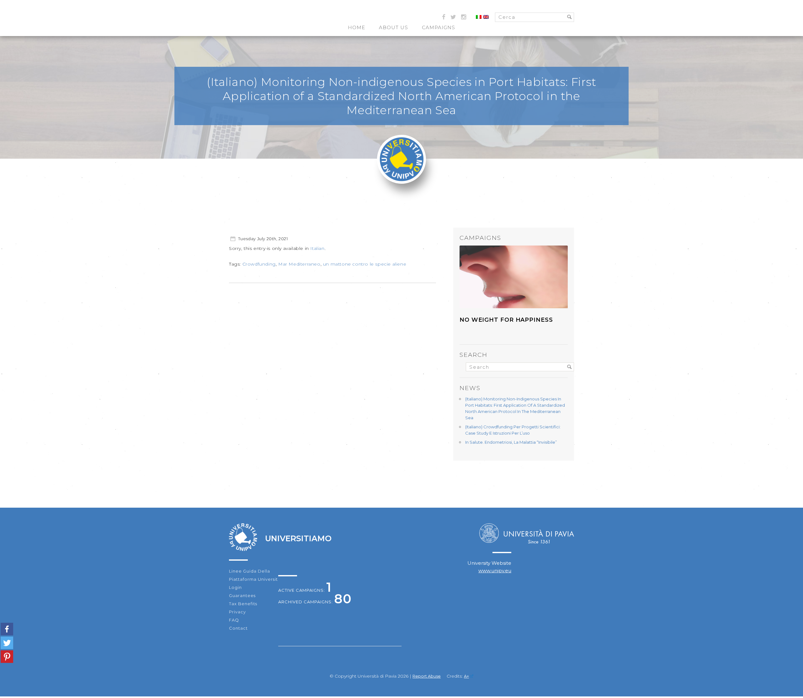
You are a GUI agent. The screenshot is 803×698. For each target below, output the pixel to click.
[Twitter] (7, 643)
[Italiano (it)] (478, 17)
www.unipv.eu (494, 571)
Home (356, 27)
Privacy (237, 611)
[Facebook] (7, 629)
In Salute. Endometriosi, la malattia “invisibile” (511, 442)
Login (235, 587)
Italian (317, 248)
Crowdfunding (259, 264)
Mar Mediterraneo (299, 264)
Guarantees (242, 595)
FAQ (234, 619)
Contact (238, 628)
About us (393, 27)
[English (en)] (486, 17)
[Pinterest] (7, 656)
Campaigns (438, 27)
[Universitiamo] (401, 179)
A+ (466, 676)
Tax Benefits (243, 603)
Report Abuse (426, 676)
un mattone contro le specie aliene (364, 264)
